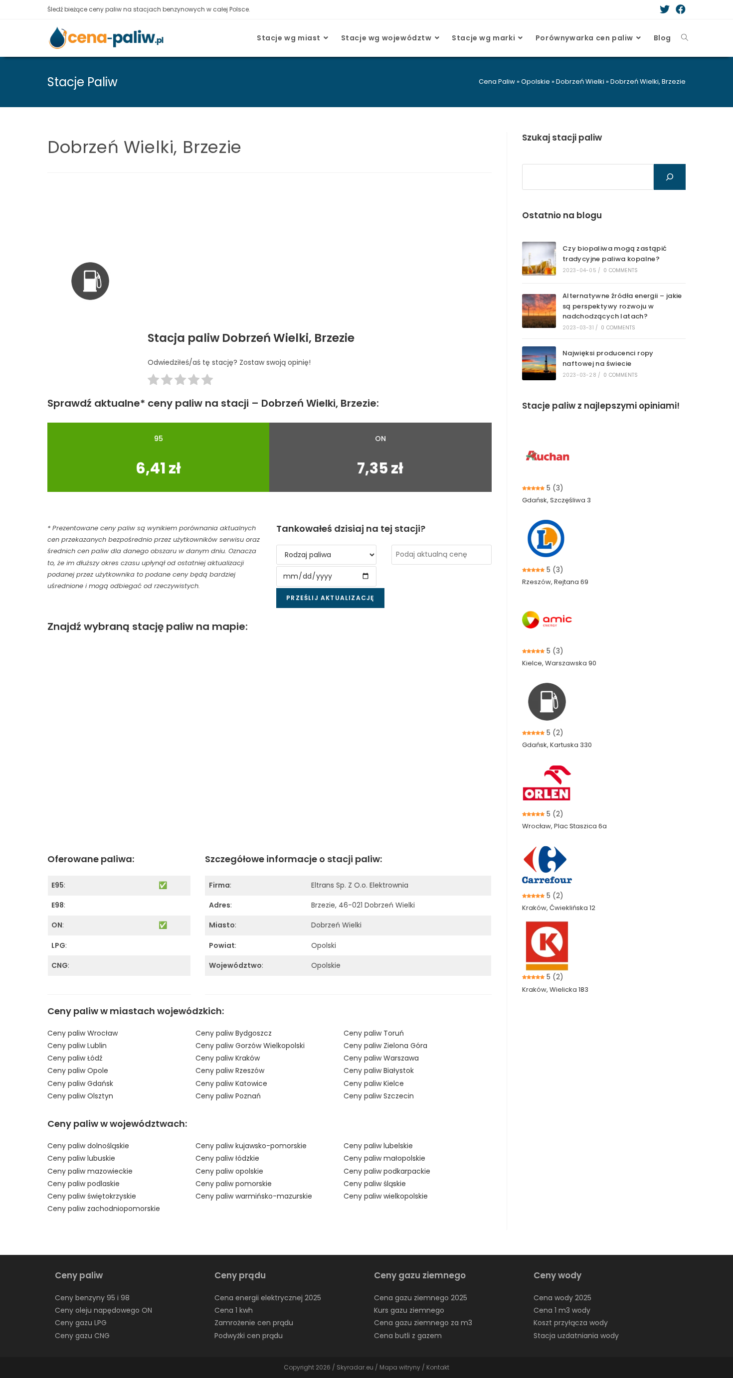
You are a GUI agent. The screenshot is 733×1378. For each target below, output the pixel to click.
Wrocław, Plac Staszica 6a (564, 826)
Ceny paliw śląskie (375, 1184)
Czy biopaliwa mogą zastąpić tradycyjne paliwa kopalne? (614, 254)
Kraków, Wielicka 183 (555, 989)
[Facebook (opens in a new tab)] (679, 9)
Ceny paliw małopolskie (384, 1158)
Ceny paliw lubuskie (81, 1158)
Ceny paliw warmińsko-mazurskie (253, 1196)
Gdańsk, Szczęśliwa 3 (556, 500)
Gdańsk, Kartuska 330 (557, 745)
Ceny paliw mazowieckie (90, 1171)
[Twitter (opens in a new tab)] (665, 9)
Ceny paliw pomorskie (233, 1184)
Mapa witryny (399, 1367)
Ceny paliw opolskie (229, 1171)
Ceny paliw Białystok (379, 1070)
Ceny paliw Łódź (74, 1058)
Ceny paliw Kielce (374, 1083)
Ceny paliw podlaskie (83, 1184)
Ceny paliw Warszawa (381, 1058)
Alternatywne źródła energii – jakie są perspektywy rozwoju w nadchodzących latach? (622, 306)
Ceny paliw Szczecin (379, 1096)
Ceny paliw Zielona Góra (385, 1046)
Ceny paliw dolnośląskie (88, 1146)
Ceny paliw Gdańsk (80, 1083)
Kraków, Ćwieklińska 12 (558, 908)
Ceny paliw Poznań (228, 1096)
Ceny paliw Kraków (227, 1058)
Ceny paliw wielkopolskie (386, 1196)
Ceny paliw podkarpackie (387, 1171)
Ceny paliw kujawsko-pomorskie (251, 1146)
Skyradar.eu (355, 1367)
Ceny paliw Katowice (231, 1083)
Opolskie (535, 81)
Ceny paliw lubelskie (378, 1146)
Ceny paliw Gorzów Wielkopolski (250, 1046)
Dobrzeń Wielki (580, 81)
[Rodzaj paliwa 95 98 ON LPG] (326, 555)
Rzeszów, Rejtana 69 (555, 582)
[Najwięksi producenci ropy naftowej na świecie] (539, 363)
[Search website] (684, 37)
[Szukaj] (670, 177)
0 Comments (620, 270)
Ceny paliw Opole (77, 1070)
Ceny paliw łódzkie (227, 1158)
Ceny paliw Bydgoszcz (233, 1033)
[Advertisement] (320, 255)
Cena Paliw (497, 81)
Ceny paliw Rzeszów (229, 1070)
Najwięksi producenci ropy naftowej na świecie (608, 358)
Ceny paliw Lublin (77, 1046)
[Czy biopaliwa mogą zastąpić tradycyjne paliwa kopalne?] (539, 259)
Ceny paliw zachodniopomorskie (103, 1209)
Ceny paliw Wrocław (82, 1033)
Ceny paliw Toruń (374, 1033)
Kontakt (437, 1367)
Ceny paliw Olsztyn (80, 1096)
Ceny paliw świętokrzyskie (91, 1196)
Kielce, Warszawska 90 (559, 663)
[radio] (153, 381)
